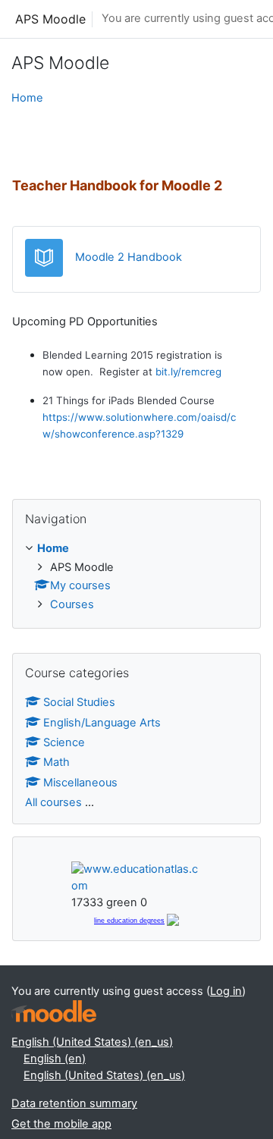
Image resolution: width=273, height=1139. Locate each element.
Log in (226, 991)
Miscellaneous (80, 782)
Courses (72, 604)
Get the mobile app (61, 1124)
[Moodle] (53, 1011)
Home (27, 98)
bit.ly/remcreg (188, 372)
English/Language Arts (102, 723)
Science (64, 742)
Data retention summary (74, 1103)
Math (56, 762)
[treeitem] (136, 577)
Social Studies (79, 702)
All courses (53, 802)
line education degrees (129, 920)
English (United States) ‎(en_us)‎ (92, 1042)
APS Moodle (50, 19)
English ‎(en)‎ (55, 1058)
